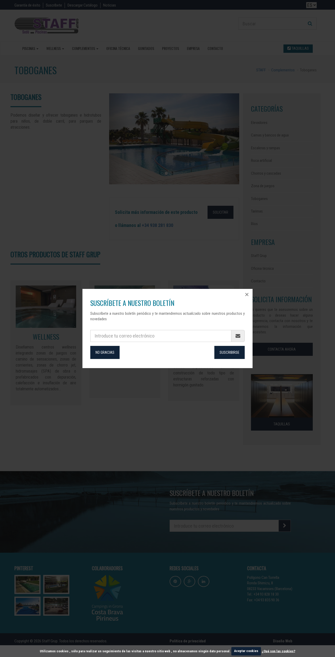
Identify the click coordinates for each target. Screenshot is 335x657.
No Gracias (105, 352)
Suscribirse (229, 352)
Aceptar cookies (246, 651)
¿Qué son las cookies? (278, 651)
